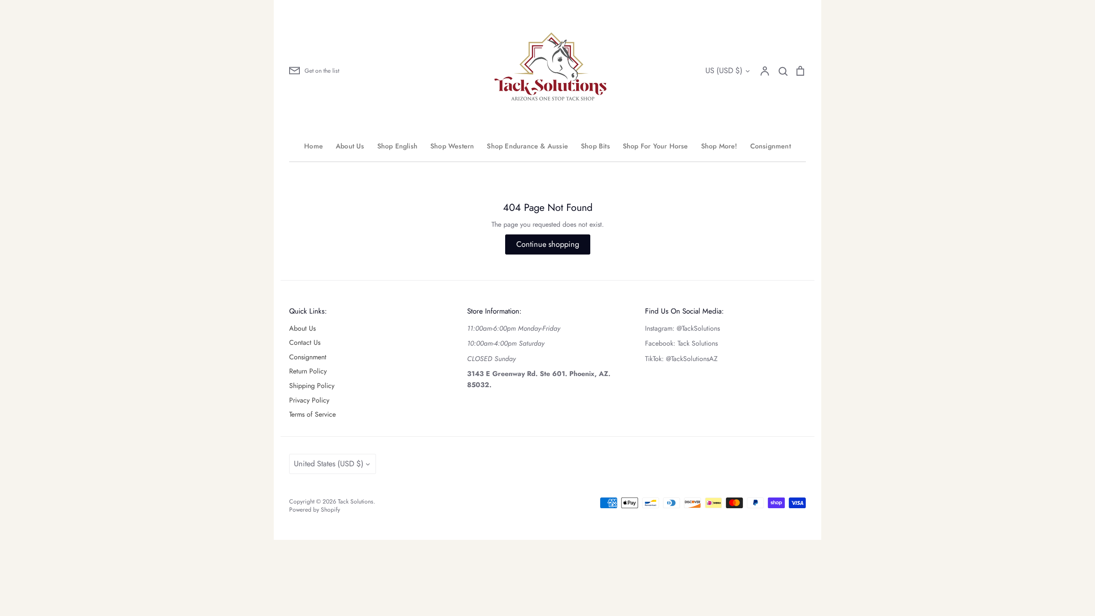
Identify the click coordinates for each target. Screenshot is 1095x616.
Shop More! (719, 146)
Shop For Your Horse (655, 146)
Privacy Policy (309, 400)
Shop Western (452, 146)
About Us (350, 146)
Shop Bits (595, 146)
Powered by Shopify (314, 509)
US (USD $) (724, 70)
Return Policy (308, 371)
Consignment (770, 146)
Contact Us (304, 342)
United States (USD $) (329, 463)
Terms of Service (312, 414)
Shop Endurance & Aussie (527, 146)
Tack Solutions (355, 501)
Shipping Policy (311, 386)
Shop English (397, 146)
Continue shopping (547, 244)
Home (313, 146)
